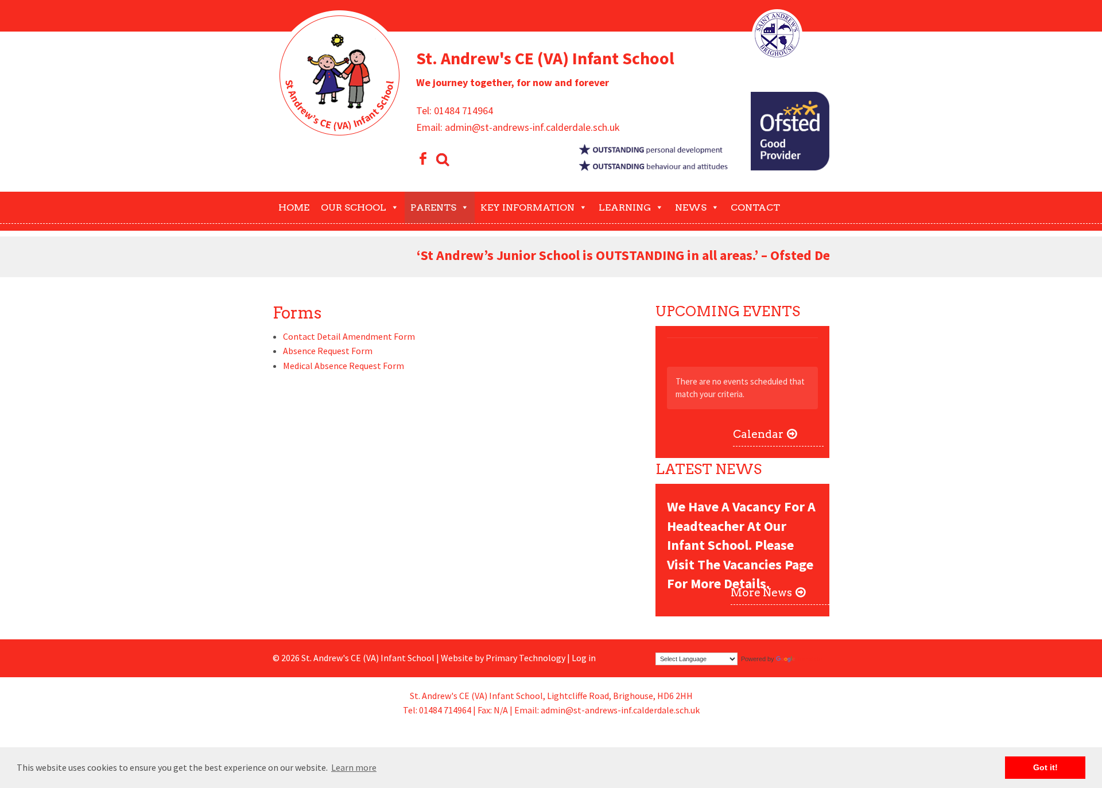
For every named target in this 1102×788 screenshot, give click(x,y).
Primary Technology (525, 657)
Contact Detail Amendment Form (349, 336)
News (691, 207)
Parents (433, 207)
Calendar (758, 434)
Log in (584, 657)
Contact (755, 207)
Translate (809, 659)
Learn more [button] (354, 767)
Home (293, 207)
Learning (625, 207)
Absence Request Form (327, 350)
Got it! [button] (1045, 767)
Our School (353, 207)
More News (761, 592)
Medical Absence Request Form (343, 365)
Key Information (527, 207)
